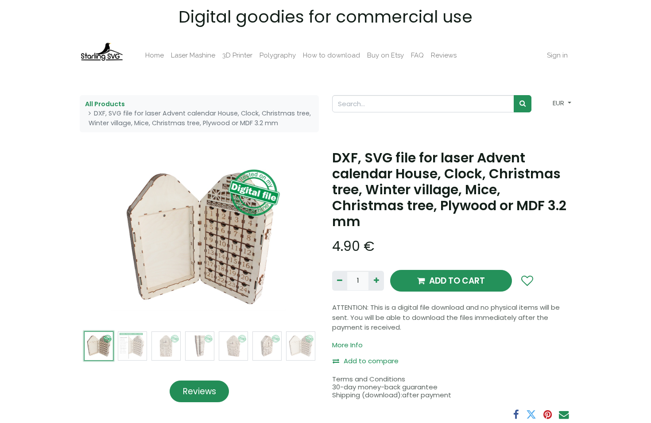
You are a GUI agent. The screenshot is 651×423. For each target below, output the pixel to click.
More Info (347, 345)
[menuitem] (154, 55)
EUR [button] (559, 103)
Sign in (557, 55)
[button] (98, 238)
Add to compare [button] (371, 360)
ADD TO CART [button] (457, 281)
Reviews (199, 391)
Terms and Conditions (368, 379)
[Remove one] (339, 281)
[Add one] (376, 281)
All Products (105, 104)
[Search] (522, 103)
